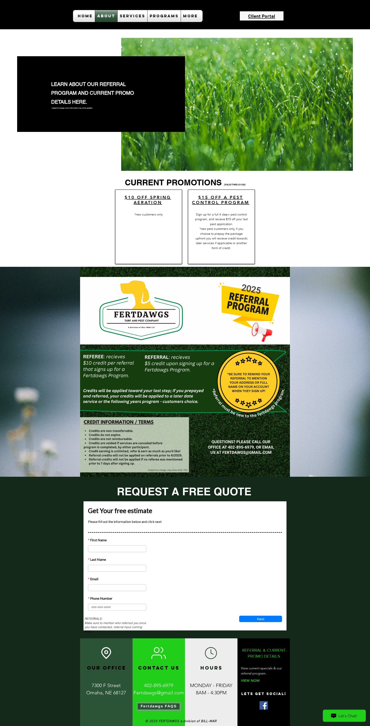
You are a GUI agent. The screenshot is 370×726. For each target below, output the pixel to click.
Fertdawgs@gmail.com (159, 693)
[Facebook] (264, 705)
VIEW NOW (250, 681)
